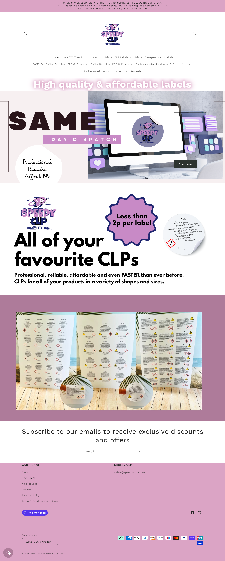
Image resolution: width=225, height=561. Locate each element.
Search (26, 472)
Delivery (27, 489)
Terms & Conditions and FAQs (40, 501)
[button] (25, 33)
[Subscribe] (138, 451)
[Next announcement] (166, 5)
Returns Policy (31, 495)
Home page (28, 478)
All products (29, 483)
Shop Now (185, 164)
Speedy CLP (36, 553)
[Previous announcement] (58, 5)
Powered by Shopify (53, 553)
